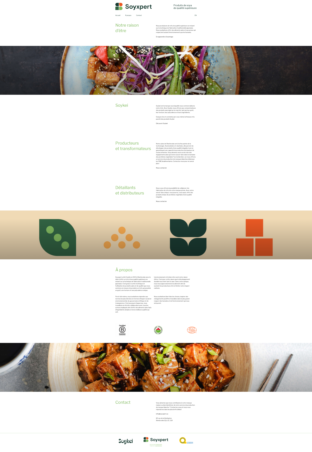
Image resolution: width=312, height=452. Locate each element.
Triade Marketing (158, 445)
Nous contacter (161, 168)
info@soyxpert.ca (162, 414)
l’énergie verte (159, 444)
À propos (128, 15)
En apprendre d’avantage (164, 37)
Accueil (117, 15)
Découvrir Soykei (162, 123)
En (196, 15)
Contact (139, 15)
